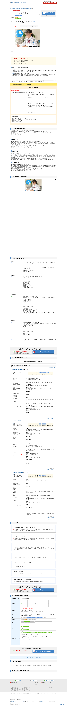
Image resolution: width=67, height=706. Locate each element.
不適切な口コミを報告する (50, 418)
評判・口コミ (25, 26)
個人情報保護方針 (15, 702)
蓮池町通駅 (49, 665)
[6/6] (33, 249)
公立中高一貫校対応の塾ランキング (16, 689)
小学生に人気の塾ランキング (15, 687)
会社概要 (11, 702)
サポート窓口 (51, 683)
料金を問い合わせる (49, 13)
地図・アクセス (34, 26)
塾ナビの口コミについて (51, 367)
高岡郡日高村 (29, 665)
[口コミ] (37, 6)
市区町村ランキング (25, 689)
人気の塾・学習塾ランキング (15, 683)
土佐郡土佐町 (24, 665)
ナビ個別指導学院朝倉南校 (18, 369)
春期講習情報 (44, 683)
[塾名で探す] (22, 6)
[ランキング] (29, 6)
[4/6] (33, 223)
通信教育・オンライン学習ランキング (27, 690)
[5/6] (33, 236)
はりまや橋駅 (45, 665)
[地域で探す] (14, 6)
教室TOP (16, 26)
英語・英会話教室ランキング (15, 690)
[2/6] (33, 198)
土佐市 (20, 665)
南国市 (17, 665)
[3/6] (33, 211)
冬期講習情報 (44, 686)
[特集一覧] (45, 6)
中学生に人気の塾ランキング (26, 687)
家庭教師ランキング (25, 688)
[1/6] (33, 185)
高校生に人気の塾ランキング (15, 688)
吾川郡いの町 (13, 665)
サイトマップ (51, 686)
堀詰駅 (38, 665)
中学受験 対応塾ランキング (26, 686)
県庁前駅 (41, 665)
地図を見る (52, 614)
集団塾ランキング (24, 683)
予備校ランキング (13, 686)
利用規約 (50, 687)
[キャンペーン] (52, 6)
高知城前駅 (34, 665)
